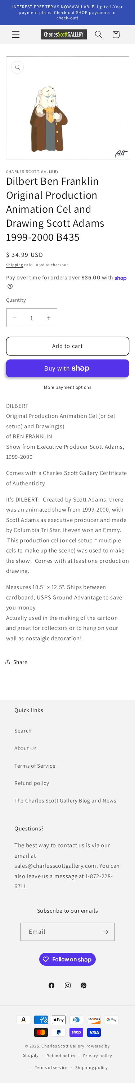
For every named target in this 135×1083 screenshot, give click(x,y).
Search (23, 730)
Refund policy (31, 782)
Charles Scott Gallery (62, 1046)
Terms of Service (35, 765)
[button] (15, 34)
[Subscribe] (105, 932)
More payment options (67, 387)
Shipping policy (91, 1067)
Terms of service (51, 1067)
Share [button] (20, 661)
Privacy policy (97, 1055)
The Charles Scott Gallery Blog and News (65, 800)
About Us (25, 748)
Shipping (14, 264)
